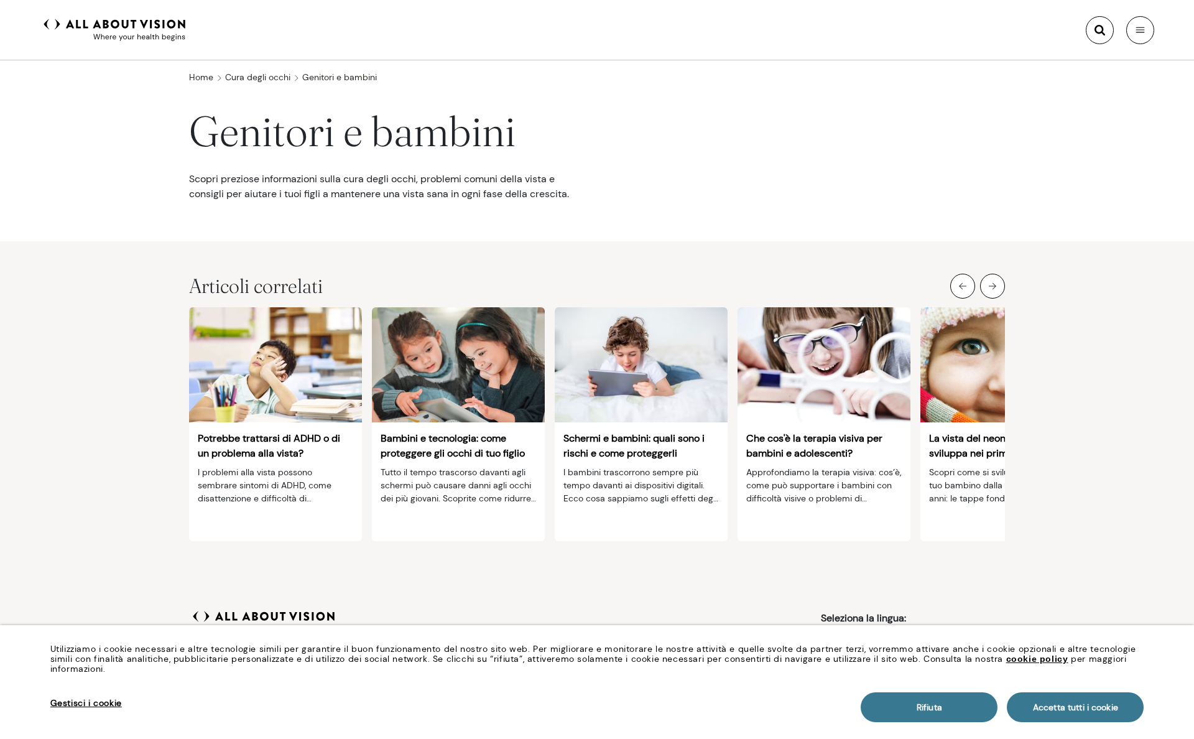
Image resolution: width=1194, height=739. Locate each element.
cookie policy (1037, 659)
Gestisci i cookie (86, 703)
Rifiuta (929, 707)
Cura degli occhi (257, 77)
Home (201, 77)
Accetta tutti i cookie (1075, 707)
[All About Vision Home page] (115, 28)
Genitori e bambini (339, 77)
